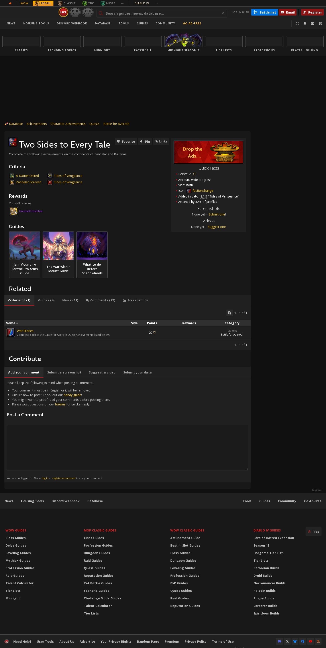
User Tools (45, 641)
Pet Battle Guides (98, 583)
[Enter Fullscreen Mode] (297, 23)
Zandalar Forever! (28, 182)
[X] (287, 641)
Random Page (148, 641)
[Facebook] (302, 641)
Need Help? (22, 641)
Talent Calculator (19, 583)
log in (45, 478)
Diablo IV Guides (267, 530)
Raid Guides (15, 575)
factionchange (202, 190)
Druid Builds (262, 575)
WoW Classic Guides (187, 530)
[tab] (19, 300)
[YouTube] (310, 641)
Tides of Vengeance (68, 176)
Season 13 (261, 545)
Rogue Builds (263, 598)
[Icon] (13, 142)
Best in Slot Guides (185, 545)
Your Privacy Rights (116, 641)
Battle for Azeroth (116, 124)
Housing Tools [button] (36, 23)
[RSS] (318, 641)
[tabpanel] (127, 328)
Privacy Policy (195, 641)
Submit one (217, 214)
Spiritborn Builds (266, 613)
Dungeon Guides (97, 553)
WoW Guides (16, 530)
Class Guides (16, 538)
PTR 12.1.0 (75, 12)
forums (60, 404)
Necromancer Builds (269, 583)
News (11, 23)
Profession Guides (20, 568)
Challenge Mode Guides (102, 598)
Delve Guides (16, 545)
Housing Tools (32, 501)
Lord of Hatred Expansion (273, 538)
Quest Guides (94, 568)
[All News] (10, 3)
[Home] (29, 12)
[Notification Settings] (305, 23)
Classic (69, 3)
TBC (91, 3)
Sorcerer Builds (265, 606)
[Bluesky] (295, 641)
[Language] (320, 23)
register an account (63, 478)
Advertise (87, 641)
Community (165, 23)
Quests (94, 124)
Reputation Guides (99, 575)
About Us (66, 641)
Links (163, 141)
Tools (247, 501)
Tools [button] (123, 23)
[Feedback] (312, 23)
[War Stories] (10, 332)
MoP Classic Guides (100, 530)
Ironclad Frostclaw (30, 211)
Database (103, 23)
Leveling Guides (18, 553)
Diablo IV (146, 3)
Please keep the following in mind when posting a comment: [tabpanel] (58, 430)
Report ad (317, 490)
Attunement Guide (185, 538)
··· (122, 3)
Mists (111, 3)
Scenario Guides (96, 591)
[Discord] (279, 641)
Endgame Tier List (268, 553)
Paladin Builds (264, 591)
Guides (142, 23)
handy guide (72, 395)
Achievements (37, 124)
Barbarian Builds (266, 568)
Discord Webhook (72, 23)
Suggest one (217, 227)
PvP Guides (179, 583)
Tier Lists (13, 591)
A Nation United (27, 176)
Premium (172, 641)
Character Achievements (68, 124)
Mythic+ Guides (18, 560)
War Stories (25, 331)
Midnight (13, 598)
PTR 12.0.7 (88, 12)
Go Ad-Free (192, 23)
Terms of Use (223, 641)
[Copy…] (229, 313)
